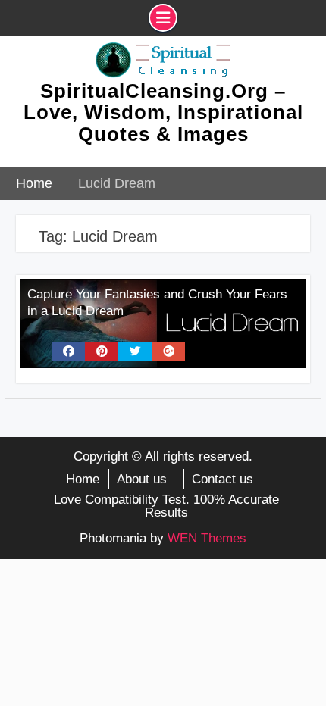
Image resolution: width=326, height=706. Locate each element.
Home (82, 479)
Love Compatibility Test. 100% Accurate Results (166, 506)
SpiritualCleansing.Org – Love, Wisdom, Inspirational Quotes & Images (163, 112)
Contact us (222, 479)
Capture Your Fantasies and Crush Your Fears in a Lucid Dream (157, 302)
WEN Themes (207, 538)
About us (142, 479)
